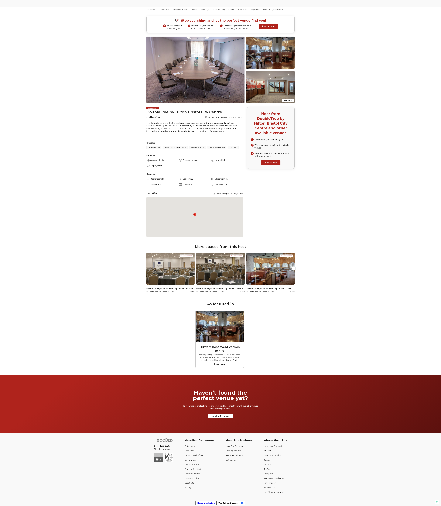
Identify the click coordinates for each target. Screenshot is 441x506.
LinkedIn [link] (268, 464)
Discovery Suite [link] (192, 478)
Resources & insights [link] (235, 455)
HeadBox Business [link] (234, 446)
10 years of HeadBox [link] (273, 455)
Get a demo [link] (190, 446)
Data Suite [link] (189, 483)
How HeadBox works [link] (273, 446)
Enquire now (268, 26)
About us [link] (268, 451)
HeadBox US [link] (270, 487)
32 (242, 117)
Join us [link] (267, 460)
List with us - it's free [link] (194, 455)
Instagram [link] (268, 474)
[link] (168, 457)
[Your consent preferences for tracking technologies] (437, 502)
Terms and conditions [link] (274, 478)
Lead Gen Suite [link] (192, 464)
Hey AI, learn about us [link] (274, 492)
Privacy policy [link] (270, 483)
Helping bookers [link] (233, 451)
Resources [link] (189, 451)
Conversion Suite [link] (192, 474)
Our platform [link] (191, 460)
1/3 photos (288, 100)
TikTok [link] (267, 469)
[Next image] (240, 70)
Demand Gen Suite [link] (193, 469)
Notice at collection (206, 503)
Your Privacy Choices (227, 503)
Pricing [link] (188, 487)
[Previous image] (150, 70)
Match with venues (220, 416)
